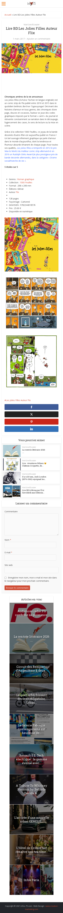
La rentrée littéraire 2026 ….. (33, 451)
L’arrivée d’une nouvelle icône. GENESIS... (31, 819)
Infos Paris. (32, 880)
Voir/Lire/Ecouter (32, 24)
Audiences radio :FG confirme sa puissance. (31, 613)
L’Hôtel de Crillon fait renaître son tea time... (32, 850)
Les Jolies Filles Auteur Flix (18, 400)
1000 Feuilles (26, 182)
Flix (17, 192)
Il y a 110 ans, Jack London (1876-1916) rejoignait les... (34, 478)
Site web (9, 565)
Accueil (8, 14)
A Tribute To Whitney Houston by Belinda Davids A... (31, 789)
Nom (8, 539)
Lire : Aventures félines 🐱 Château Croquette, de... (34, 464)
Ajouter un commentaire (38, 38)
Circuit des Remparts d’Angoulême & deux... (31, 668)
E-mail (8, 552)
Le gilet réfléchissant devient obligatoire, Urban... (31, 698)
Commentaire (11, 511)
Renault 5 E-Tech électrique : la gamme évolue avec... (31, 759)
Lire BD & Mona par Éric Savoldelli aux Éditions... (33, 491)
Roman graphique (25, 179)
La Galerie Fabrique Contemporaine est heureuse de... (31, 729)
